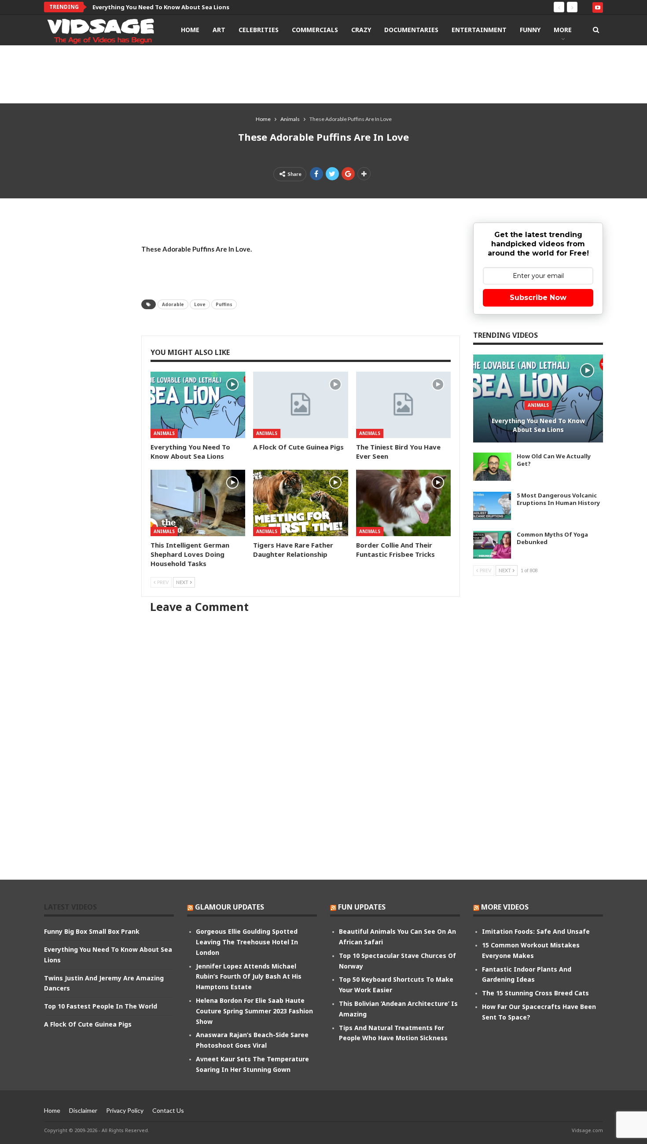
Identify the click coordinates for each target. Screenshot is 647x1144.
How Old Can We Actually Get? (554, 460)
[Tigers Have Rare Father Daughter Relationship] (300, 503)
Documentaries (411, 30)
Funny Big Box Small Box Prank (92, 931)
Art (219, 30)
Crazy (361, 30)
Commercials (315, 30)
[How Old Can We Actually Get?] (492, 467)
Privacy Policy (124, 1110)
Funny (530, 30)
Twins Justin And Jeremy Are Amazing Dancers (160, 7)
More (563, 30)
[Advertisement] (323, 74)
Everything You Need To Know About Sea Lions (538, 425)
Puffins (224, 304)
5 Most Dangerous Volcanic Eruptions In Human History (558, 499)
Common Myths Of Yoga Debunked (552, 538)
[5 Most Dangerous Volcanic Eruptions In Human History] (492, 506)
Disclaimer (83, 1110)
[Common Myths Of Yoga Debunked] (492, 545)
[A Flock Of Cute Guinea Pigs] (300, 405)
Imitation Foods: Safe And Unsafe (536, 931)
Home (190, 30)
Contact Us (168, 1110)
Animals (164, 433)
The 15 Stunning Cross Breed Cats (535, 993)
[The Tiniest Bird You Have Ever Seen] (403, 405)
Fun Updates (362, 907)
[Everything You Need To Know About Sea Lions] (198, 405)
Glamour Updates (229, 907)
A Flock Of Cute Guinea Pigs (88, 1024)
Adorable (173, 304)
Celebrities (259, 30)
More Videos (505, 907)
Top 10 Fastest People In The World (100, 1006)
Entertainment (479, 30)
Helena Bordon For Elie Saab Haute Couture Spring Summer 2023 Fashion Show (254, 1011)
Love (200, 304)
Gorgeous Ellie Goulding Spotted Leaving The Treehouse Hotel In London (247, 942)
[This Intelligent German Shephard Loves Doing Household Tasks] (198, 503)
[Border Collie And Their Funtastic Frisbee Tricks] (403, 503)
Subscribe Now (538, 297)
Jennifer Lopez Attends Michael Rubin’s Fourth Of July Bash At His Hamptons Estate (248, 976)
